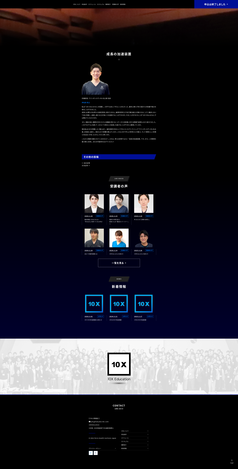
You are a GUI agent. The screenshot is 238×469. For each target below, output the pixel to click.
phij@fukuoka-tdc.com (100, 422)
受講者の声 (115, 4)
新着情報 (122, 4)
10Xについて (77, 4)
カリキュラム (100, 4)
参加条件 (84, 4)
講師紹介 (108, 4)
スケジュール (92, 4)
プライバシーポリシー (95, 448)
